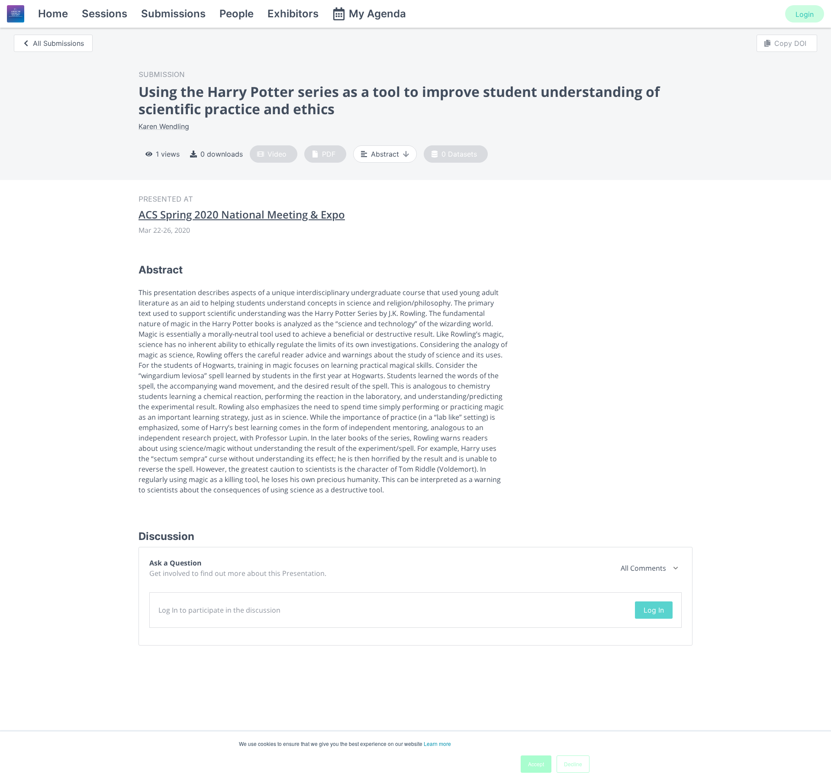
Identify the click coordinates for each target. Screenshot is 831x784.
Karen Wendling (163, 126)
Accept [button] (536, 764)
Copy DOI (790, 43)
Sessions (104, 13)
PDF (328, 154)
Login (805, 14)
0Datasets (459, 154)
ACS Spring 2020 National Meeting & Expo (241, 215)
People (236, 13)
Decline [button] (573, 764)
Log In (654, 610)
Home (53, 13)
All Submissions (58, 43)
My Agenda (377, 13)
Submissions (173, 13)
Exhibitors (293, 13)
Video (277, 154)
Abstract (385, 154)
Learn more (437, 743)
